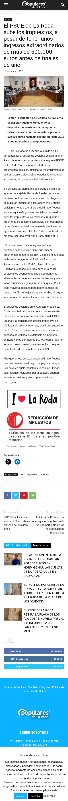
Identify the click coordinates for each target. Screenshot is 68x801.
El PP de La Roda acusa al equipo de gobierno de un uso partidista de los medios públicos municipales (49, 525)
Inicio (6, 13)
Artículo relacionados (17, 545)
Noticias (17, 13)
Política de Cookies (15, 687)
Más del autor (41, 545)
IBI (21, 474)
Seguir (58, 658)
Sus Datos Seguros (39, 687)
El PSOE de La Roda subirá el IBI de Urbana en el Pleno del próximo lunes (19, 523)
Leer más (49, 795)
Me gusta (56, 651)
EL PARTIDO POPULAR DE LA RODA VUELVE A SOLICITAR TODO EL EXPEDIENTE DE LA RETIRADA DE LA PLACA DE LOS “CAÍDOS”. (44, 593)
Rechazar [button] (35, 796)
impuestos (32, 474)
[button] (63, 5)
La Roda (45, 474)
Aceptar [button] (20, 796)
